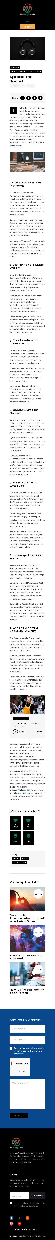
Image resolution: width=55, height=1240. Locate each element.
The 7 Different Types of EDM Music (26, 957)
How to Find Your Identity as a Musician (27, 991)
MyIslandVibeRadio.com (20, 790)
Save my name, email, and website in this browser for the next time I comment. (29, 1051)
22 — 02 (38, 894)
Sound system (19, 862)
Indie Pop (15, 67)
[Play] (15, 731)
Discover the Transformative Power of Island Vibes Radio (27, 918)
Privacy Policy (21, 1229)
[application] (27, 732)
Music (15, 858)
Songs (25, 858)
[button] (27, 21)
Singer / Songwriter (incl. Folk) (26, 71)
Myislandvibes (16, 1236)
